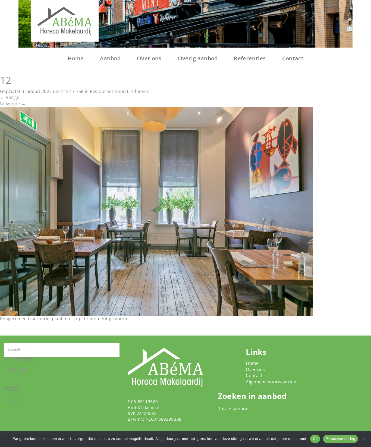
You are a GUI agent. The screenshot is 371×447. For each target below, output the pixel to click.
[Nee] (364, 439)
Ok (315, 438)
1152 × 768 (72, 91)
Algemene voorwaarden (271, 382)
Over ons (149, 58)
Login (14, 400)
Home (76, 58)
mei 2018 (17, 370)
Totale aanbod (233, 409)
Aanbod (110, 58)
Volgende (13, 104)
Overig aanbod (198, 58)
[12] (156, 211)
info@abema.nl (146, 407)
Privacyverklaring (340, 438)
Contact (292, 58)
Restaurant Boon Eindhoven (120, 91)
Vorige (9, 97)
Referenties (250, 58)
